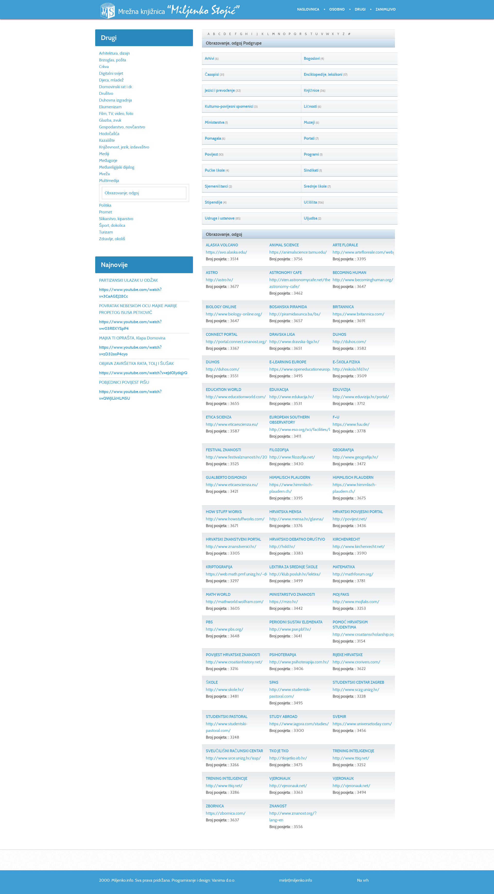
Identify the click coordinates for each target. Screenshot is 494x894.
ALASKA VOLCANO (222, 245)
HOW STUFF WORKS (224, 511)
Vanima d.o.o (223, 880)
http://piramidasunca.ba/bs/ (295, 314)
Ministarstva (214, 122)
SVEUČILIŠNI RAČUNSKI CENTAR (234, 751)
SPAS (273, 682)
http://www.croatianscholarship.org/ (365, 634)
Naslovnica (308, 9)
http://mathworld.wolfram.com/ (235, 601)
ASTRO (212, 272)
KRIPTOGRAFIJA (219, 567)
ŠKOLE (212, 682)
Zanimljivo (386, 9)
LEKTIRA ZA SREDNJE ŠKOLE (293, 567)
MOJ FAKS (341, 594)
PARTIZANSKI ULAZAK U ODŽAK (128, 280)
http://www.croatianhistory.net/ (234, 661)
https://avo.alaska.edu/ (226, 252)
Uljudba (310, 218)
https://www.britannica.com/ (359, 314)
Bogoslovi (312, 58)
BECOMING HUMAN (349, 272)
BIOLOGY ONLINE (221, 307)
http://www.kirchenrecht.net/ (359, 546)
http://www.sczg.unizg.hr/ (356, 689)
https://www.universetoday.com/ (362, 723)
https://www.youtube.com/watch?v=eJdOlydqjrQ (143, 372)
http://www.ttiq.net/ (351, 758)
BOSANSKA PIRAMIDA (288, 307)
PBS (209, 622)
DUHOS (339, 334)
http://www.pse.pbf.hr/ (290, 629)
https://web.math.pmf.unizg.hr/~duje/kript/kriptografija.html (259, 574)
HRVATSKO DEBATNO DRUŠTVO (297, 539)
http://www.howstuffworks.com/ (235, 518)
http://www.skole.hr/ (225, 689)
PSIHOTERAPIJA (282, 655)
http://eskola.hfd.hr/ (351, 369)
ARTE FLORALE (345, 245)
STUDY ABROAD (283, 716)
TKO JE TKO (278, 751)
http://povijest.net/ (350, 518)
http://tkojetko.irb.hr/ (288, 758)
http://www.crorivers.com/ (357, 661)
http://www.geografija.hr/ (355, 457)
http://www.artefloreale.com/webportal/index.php (378, 252)
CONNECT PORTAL (221, 334)
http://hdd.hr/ (282, 546)
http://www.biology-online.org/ (234, 314)
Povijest (211, 154)
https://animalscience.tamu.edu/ (298, 252)
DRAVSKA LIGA (282, 334)
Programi (311, 154)
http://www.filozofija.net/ (292, 457)
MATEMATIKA (344, 567)
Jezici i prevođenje (220, 90)
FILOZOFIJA (279, 450)
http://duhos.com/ (349, 341)
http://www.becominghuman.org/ (363, 279)
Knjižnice (311, 90)
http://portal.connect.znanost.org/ (236, 341)
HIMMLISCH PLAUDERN (289, 477)
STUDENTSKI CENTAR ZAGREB (358, 682)
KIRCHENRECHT (346, 539)
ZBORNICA (215, 806)
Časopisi (212, 74)
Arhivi (209, 58)
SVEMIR (339, 716)
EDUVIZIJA (341, 389)
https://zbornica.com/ (226, 813)
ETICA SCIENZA (218, 417)
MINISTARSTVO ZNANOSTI (292, 594)
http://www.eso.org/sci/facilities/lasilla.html (308, 429)
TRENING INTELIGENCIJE (353, 751)
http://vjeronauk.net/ (288, 785)
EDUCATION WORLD (223, 389)
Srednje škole (315, 186)
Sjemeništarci (216, 186)
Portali (309, 138)
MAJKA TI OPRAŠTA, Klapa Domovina (132, 338)
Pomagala (213, 138)
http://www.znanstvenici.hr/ (231, 546)
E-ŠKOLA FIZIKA (346, 362)
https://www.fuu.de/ (351, 424)
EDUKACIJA (278, 389)
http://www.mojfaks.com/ (356, 601)
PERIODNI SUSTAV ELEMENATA (295, 622)
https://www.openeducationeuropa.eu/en (306, 369)
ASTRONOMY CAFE (285, 272)
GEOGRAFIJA (343, 450)
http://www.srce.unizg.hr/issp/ (233, 758)
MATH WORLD (218, 594)
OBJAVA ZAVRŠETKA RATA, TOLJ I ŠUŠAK (136, 363)
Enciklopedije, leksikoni (323, 74)
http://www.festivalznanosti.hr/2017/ (239, 457)
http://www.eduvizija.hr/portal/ (361, 396)
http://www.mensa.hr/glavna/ (296, 518)
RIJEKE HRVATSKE (348, 655)
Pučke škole (215, 170)
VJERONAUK (279, 778)
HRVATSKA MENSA (285, 511)
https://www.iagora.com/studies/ (299, 723)
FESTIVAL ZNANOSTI (223, 450)
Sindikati (311, 170)
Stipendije (213, 202)
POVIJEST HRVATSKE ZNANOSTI (233, 655)
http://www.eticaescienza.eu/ (232, 424)
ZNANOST (278, 806)
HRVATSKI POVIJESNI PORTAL (358, 511)
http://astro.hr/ (219, 279)
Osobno (337, 9)
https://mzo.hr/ (283, 601)
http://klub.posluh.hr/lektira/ (295, 574)
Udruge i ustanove (220, 218)
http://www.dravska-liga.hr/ (294, 341)
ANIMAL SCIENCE (284, 245)
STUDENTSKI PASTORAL (227, 716)
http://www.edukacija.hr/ (291, 396)
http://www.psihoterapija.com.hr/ (299, 661)
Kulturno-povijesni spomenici (229, 106)
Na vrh (363, 880)
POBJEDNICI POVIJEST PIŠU (124, 382)
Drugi (360, 9)
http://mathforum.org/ (353, 574)
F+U (336, 417)
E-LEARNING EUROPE (287, 362)
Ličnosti (310, 106)
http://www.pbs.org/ (224, 629)
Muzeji (309, 122)
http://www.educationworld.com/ (236, 396)
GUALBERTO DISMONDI (226, 477)
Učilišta (310, 202)
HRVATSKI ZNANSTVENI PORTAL (233, 539)
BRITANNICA (343, 307)
